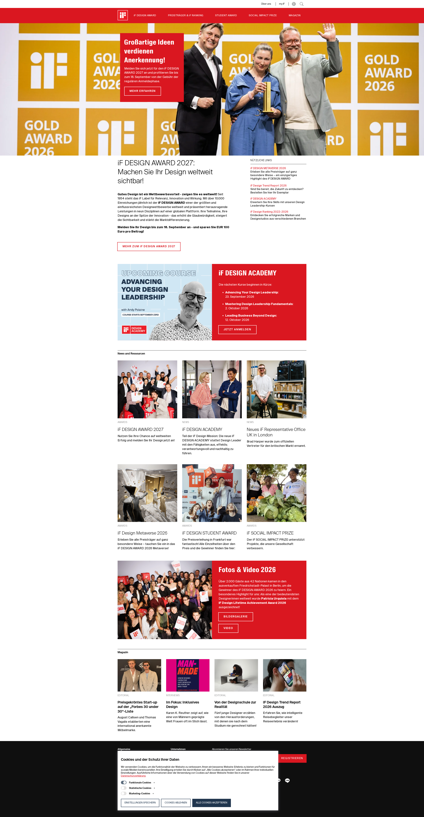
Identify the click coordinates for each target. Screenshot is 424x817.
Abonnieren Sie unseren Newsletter (231, 749)
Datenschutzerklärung (133, 776)
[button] (293, 4)
